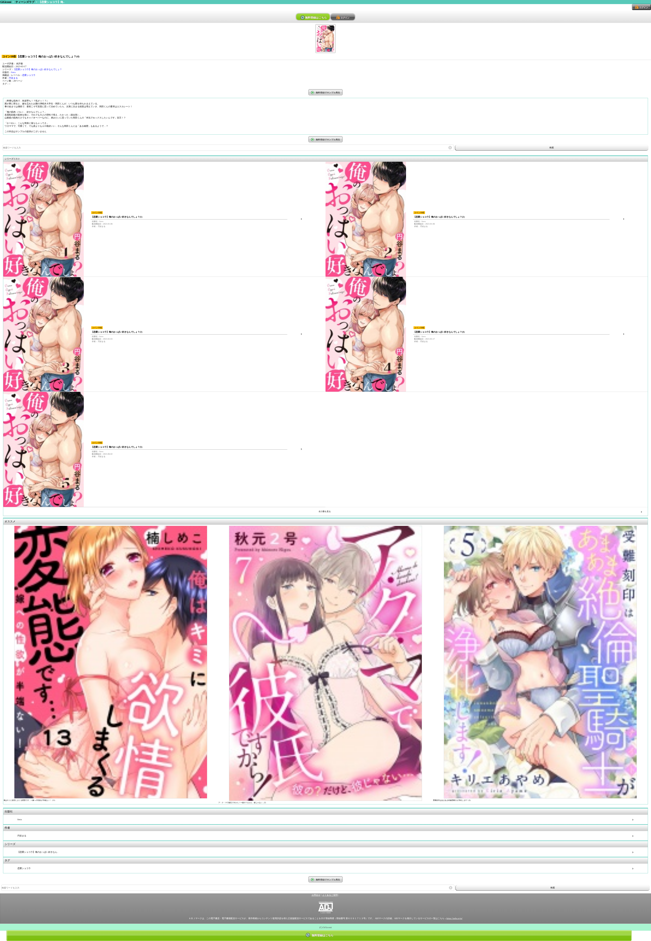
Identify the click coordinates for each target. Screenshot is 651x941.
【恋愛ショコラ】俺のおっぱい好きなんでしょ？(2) (439, 217)
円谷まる (13, 78)
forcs (13, 72)
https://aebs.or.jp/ (454, 918)
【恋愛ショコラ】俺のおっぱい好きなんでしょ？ (37, 69)
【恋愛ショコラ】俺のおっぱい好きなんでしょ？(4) (439, 332)
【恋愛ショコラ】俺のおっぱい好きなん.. (37, 852)
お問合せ (316, 895)
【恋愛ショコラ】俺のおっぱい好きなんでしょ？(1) (116, 217)
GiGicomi (5, 2)
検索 (551, 147)
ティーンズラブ (24, 2)
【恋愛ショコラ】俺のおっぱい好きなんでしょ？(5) (116, 447)
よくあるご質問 (330, 895)
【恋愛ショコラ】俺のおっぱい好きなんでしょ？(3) (116, 332)
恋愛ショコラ (28, 75)
